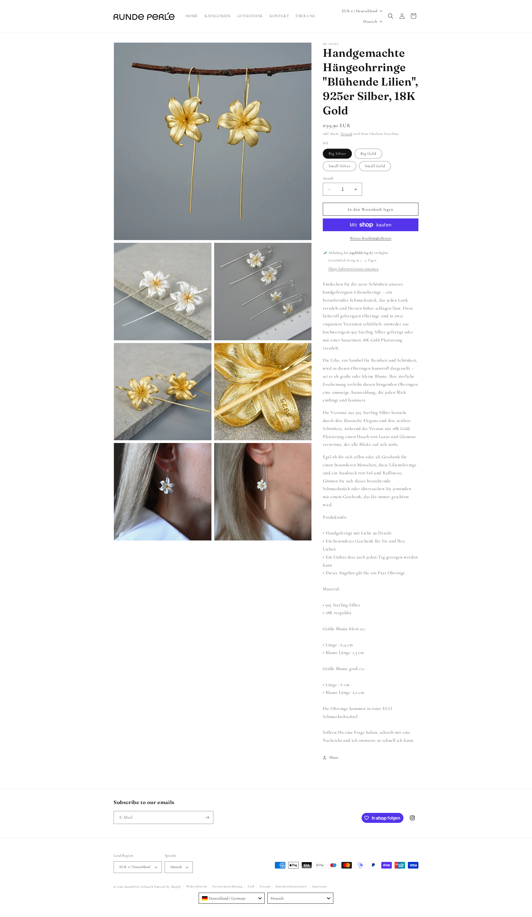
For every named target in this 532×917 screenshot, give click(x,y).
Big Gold (368, 153)
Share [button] (334, 757)
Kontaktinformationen (291, 886)
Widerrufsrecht (196, 886)
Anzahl (328, 178)
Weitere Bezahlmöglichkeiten (371, 238)
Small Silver (340, 166)
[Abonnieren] (207, 817)
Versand (346, 134)
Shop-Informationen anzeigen (353, 268)
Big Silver (337, 153)
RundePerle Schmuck (139, 886)
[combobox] (232, 898)
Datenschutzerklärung (227, 886)
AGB (250, 886)
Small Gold (375, 166)
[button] (391, 16)
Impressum (319, 886)
